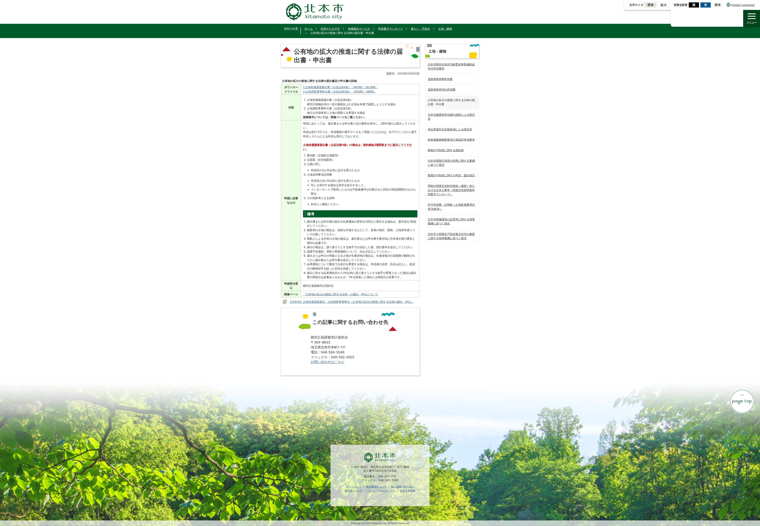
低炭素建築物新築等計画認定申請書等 (451, 139)
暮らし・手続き (420, 28)
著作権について (354, 490)
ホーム (308, 28)
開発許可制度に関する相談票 (446, 150)
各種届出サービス (359, 28)
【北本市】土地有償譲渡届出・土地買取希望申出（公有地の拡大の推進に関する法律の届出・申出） (351, 301)
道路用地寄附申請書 (440, 79)
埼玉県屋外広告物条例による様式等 (450, 129)
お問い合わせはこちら (327, 362)
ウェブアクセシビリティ (381, 490)
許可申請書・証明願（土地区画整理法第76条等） (451, 206)
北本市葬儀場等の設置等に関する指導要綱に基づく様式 (451, 221)
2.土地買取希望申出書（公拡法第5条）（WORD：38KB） (339, 91)
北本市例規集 (407, 490)
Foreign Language (742, 5)
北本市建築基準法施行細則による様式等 (451, 117)
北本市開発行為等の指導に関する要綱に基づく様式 (451, 162)
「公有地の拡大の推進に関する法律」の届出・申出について (340, 294)
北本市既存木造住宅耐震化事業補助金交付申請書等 (451, 66)
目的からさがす (330, 28)
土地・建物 (445, 28)
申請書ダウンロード (390, 28)
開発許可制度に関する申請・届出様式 (451, 175)
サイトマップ (353, 486)
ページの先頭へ (742, 401)
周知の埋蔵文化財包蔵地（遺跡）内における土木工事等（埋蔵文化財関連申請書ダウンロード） (451, 190)
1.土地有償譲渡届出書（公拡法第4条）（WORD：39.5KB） (340, 87)
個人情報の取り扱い (402, 486)
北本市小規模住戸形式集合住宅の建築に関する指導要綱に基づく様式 (451, 236)
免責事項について (376, 486)
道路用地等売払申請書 (441, 89)
